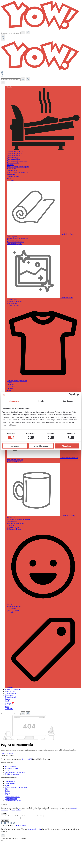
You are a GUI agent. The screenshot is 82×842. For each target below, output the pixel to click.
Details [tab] (41, 401)
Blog (6, 789)
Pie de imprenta (10, 766)
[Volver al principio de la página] (3, 835)
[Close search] (3, 82)
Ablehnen (15, 446)
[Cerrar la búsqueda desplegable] (28, 32)
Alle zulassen (67, 446)
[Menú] (3, 36)
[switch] (31, 437)
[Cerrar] (2, 840)
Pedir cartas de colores (12, 795)
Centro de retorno (11, 799)
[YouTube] (5, 823)
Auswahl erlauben (41, 446)
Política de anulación (12, 774)
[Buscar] (23, 32)
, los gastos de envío (34, 829)
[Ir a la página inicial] (41, 30)
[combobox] (11, 33)
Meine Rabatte (10, 783)
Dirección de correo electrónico (12, 816)
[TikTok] (11, 823)
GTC (7, 770)
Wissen (7, 785)
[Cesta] (2, 76)
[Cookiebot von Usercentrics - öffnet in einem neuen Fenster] (70, 394)
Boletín (7, 791)
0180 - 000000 (27, 759)
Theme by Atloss (20, 825)
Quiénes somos (10, 781)
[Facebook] (2, 823)
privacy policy (16, 810)
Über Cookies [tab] (68, 401)
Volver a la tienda (7, 753)
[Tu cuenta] (2, 73)
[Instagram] (8, 823)
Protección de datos (11, 768)
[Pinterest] (14, 823)
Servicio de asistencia (12, 797)
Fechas (7, 793)
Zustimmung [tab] (14, 401)
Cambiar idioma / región (13, 801)
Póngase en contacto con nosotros (16, 787)
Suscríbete (5, 820)
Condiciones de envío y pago (15, 772)
